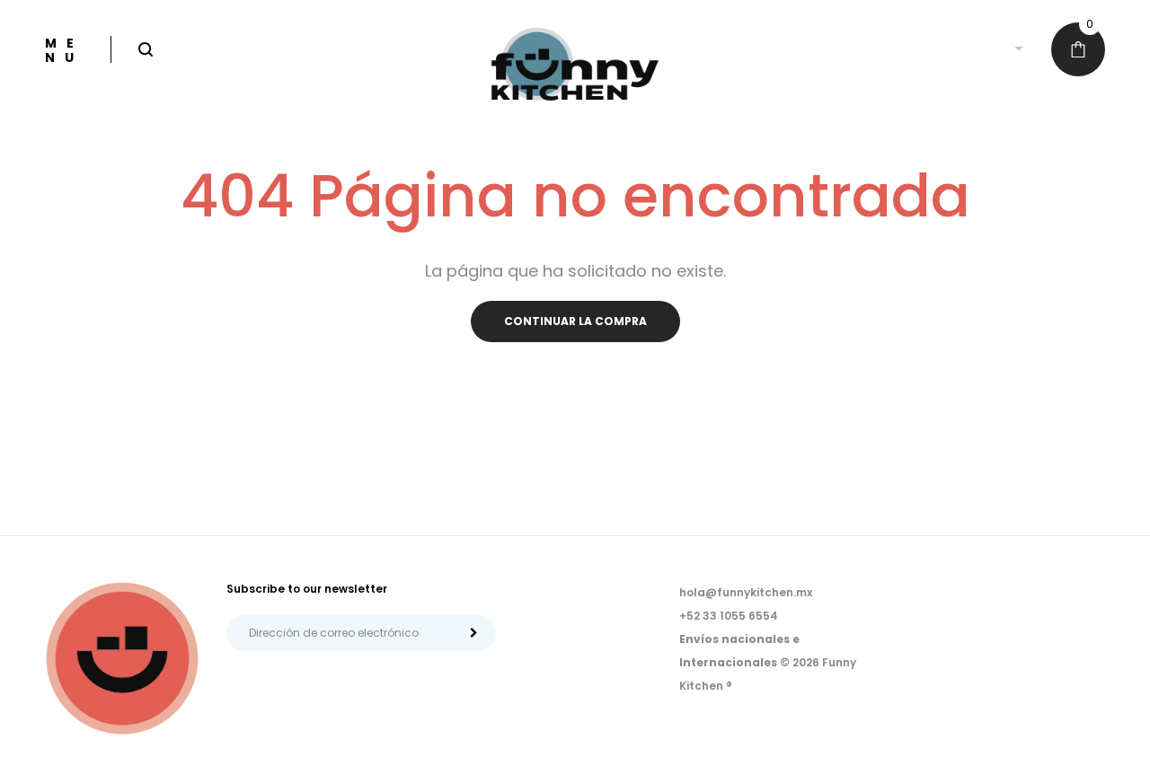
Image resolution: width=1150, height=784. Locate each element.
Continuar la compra (575, 321)
